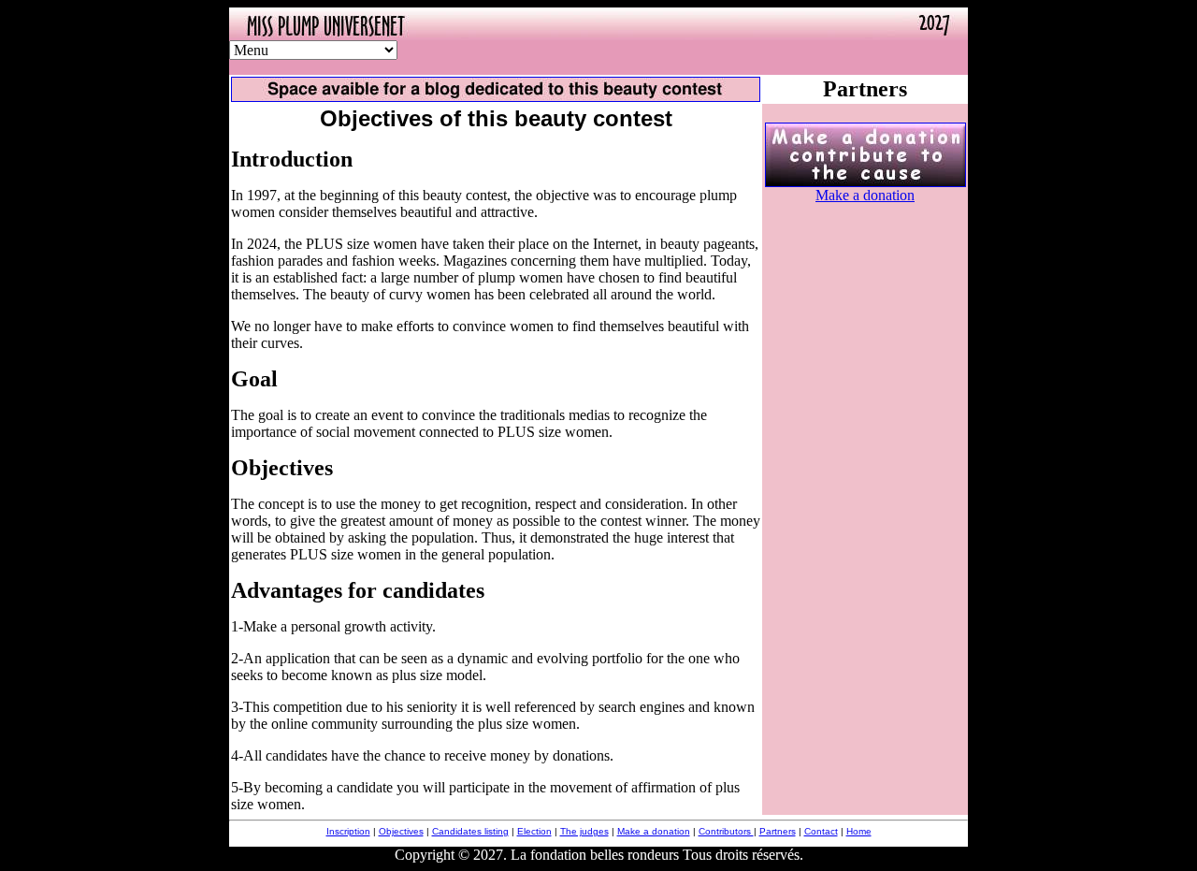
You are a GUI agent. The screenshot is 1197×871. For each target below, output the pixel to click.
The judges (584, 831)
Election (534, 831)
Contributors (726, 831)
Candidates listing (470, 831)
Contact (821, 831)
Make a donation (865, 195)
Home (859, 831)
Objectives (401, 831)
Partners (777, 831)
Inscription (348, 831)
